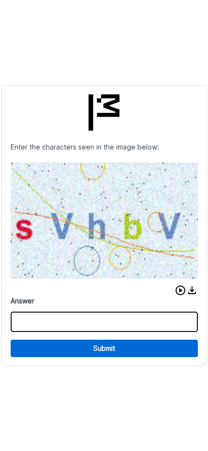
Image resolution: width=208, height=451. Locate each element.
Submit (104, 348)
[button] (180, 290)
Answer (22, 301)
